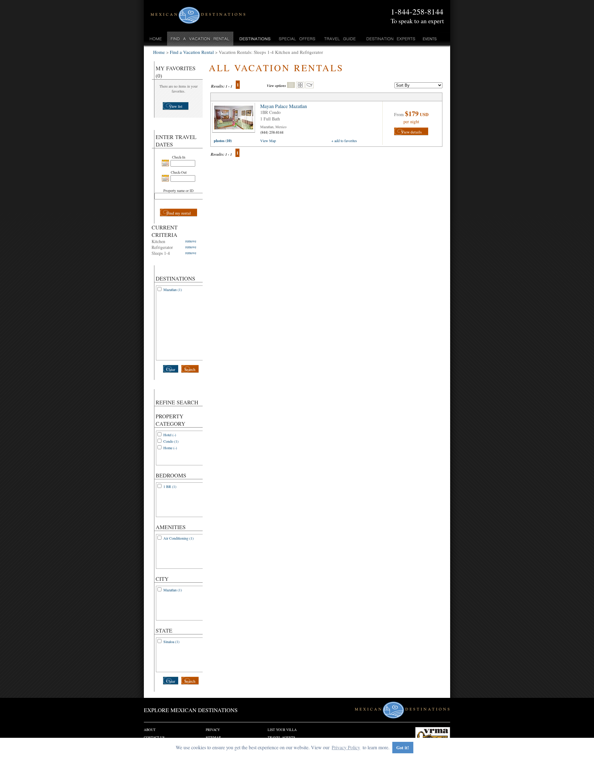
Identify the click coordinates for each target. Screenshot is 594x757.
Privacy (213, 729)
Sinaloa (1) (171, 641)
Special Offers (297, 39)
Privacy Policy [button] (346, 747)
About (150, 729)
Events (429, 39)
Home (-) (170, 447)
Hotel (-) (169, 434)
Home (156, 39)
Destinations (254, 39)
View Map (268, 140)
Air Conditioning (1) (178, 538)
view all (235, 119)
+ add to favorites (344, 140)
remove (190, 240)
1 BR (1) (169, 486)
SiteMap (213, 737)
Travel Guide (340, 39)
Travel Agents (281, 737)
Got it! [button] (402, 747)
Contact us (154, 737)
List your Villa (282, 729)
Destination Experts (389, 39)
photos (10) (223, 140)
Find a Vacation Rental (200, 39)
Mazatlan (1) (172, 289)
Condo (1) (171, 441)
